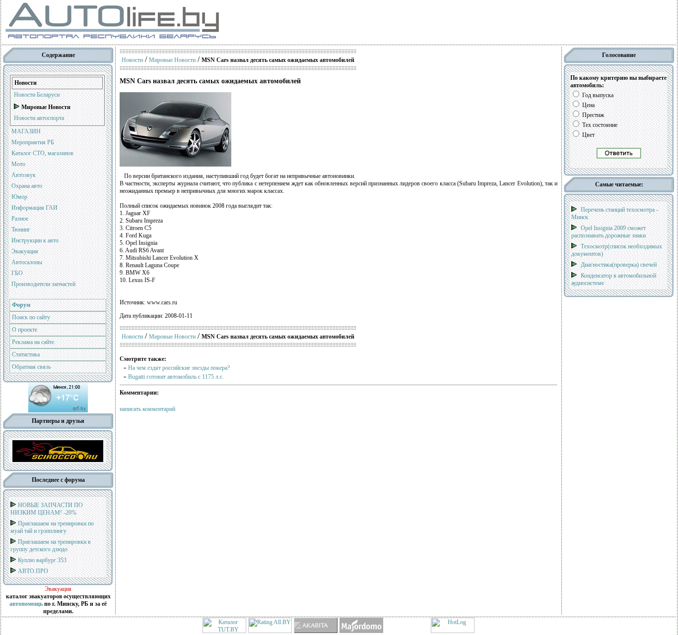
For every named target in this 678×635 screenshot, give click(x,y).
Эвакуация (24, 251)
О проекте (24, 329)
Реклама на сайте (33, 342)
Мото (18, 164)
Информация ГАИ (34, 207)
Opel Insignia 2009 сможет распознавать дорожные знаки (608, 232)
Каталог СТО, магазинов (42, 153)
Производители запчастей (43, 284)
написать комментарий (147, 408)
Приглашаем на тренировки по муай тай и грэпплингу (52, 527)
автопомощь (26, 603)
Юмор (19, 196)
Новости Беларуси (37, 94)
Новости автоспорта (39, 118)
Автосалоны (26, 262)
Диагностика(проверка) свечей (619, 264)
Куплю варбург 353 (42, 560)
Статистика (26, 354)
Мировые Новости (172, 60)
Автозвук (23, 175)
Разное (19, 218)
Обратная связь (31, 366)
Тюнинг (20, 229)
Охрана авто (26, 185)
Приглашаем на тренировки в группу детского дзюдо (50, 545)
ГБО (17, 273)
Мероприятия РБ (32, 142)
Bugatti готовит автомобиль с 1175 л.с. (176, 376)
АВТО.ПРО (33, 571)
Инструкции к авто (35, 240)
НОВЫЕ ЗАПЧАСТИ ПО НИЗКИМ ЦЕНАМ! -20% (46, 509)
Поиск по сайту (31, 317)
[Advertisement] (386, 22)
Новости (132, 60)
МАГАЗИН (26, 131)
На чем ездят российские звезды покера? (179, 367)
